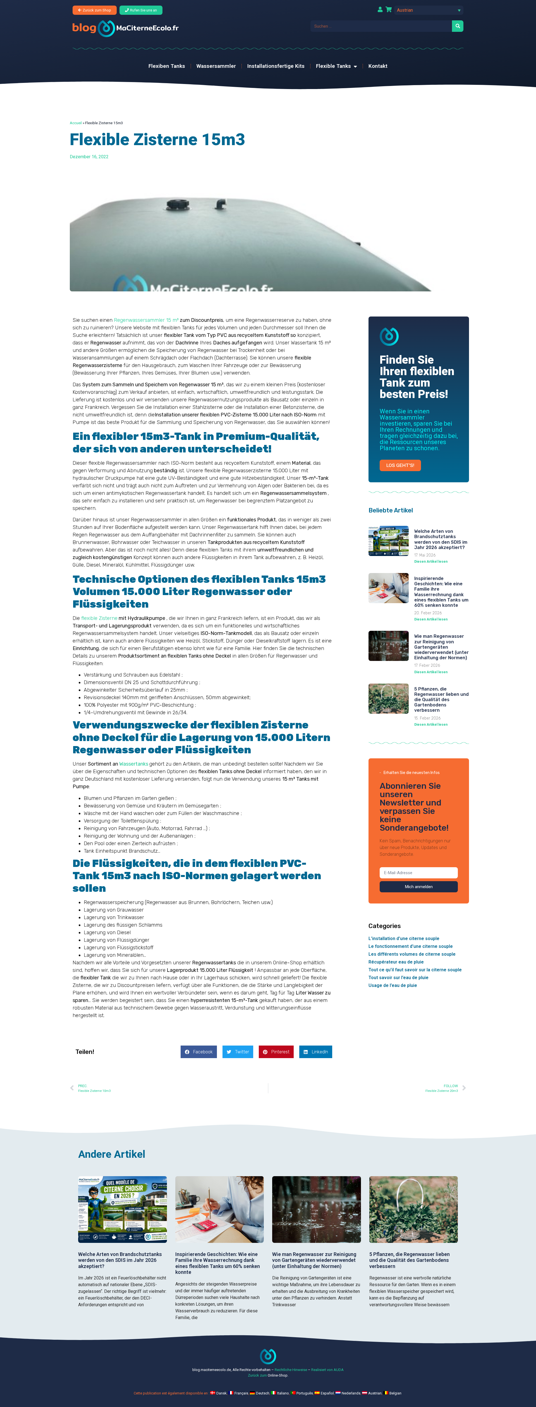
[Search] (457, 26)
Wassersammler (216, 66)
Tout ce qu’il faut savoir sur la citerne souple (415, 969)
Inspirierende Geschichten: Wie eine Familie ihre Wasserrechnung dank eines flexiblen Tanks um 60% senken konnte (441, 592)
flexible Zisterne (99, 618)
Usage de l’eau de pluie (392, 985)
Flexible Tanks (333, 66)
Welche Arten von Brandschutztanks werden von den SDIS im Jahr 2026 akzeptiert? (440, 539)
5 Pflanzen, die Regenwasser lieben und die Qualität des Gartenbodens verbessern (441, 699)
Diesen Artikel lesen (431, 562)
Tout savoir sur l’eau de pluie (398, 977)
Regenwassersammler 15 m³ (146, 320)
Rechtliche (283, 1370)
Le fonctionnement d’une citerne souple (410, 946)
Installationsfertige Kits (276, 66)
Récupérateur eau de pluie (396, 962)
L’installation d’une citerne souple (403, 938)
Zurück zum (257, 1375)
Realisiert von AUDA (327, 1370)
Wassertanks (133, 764)
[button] (428, 10)
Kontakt (377, 66)
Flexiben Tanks (167, 66)
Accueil (76, 123)
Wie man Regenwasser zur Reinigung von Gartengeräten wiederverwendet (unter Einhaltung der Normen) (441, 647)
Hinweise (299, 1370)
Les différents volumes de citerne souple (412, 954)
